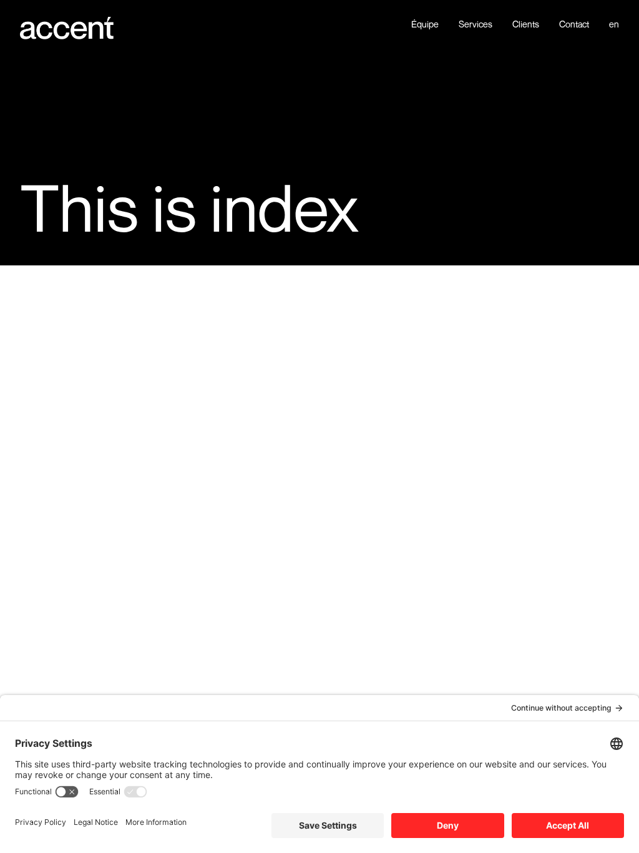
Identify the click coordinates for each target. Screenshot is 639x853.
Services (475, 24)
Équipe (425, 24)
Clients (525, 24)
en (614, 24)
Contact (574, 24)
